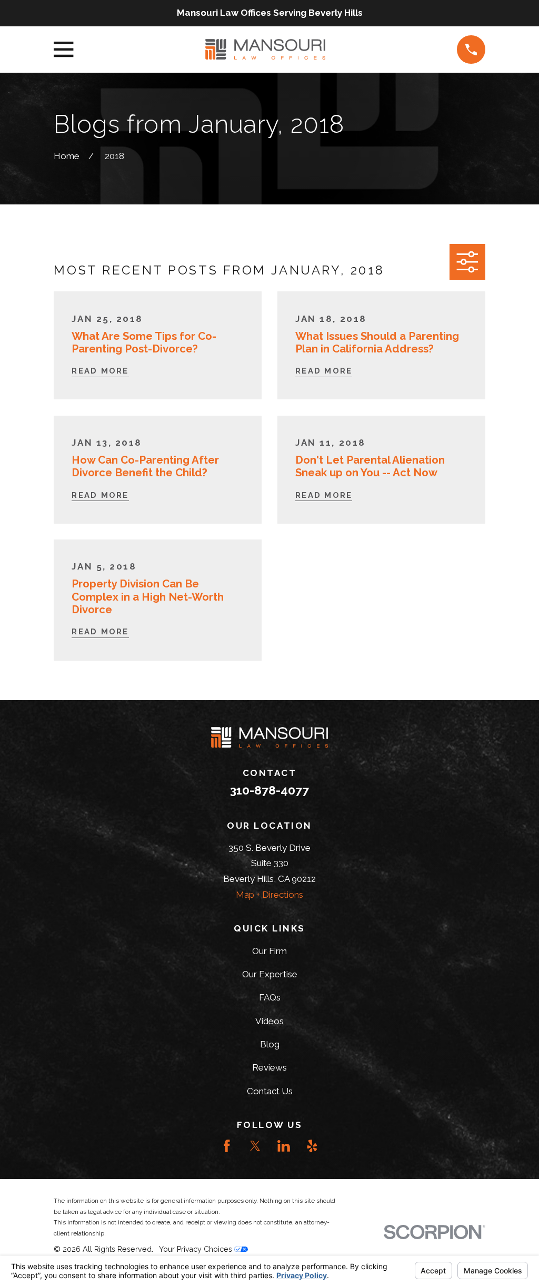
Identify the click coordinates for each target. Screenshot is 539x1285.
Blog (270, 1044)
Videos (269, 1021)
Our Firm (269, 951)
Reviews (269, 1067)
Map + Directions (269, 894)
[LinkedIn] (283, 1146)
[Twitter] (255, 1146)
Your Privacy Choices (196, 1249)
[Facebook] (227, 1146)
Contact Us (270, 1091)
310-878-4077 (269, 790)
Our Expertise (269, 974)
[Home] (265, 49)
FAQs (270, 997)
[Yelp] (312, 1146)
